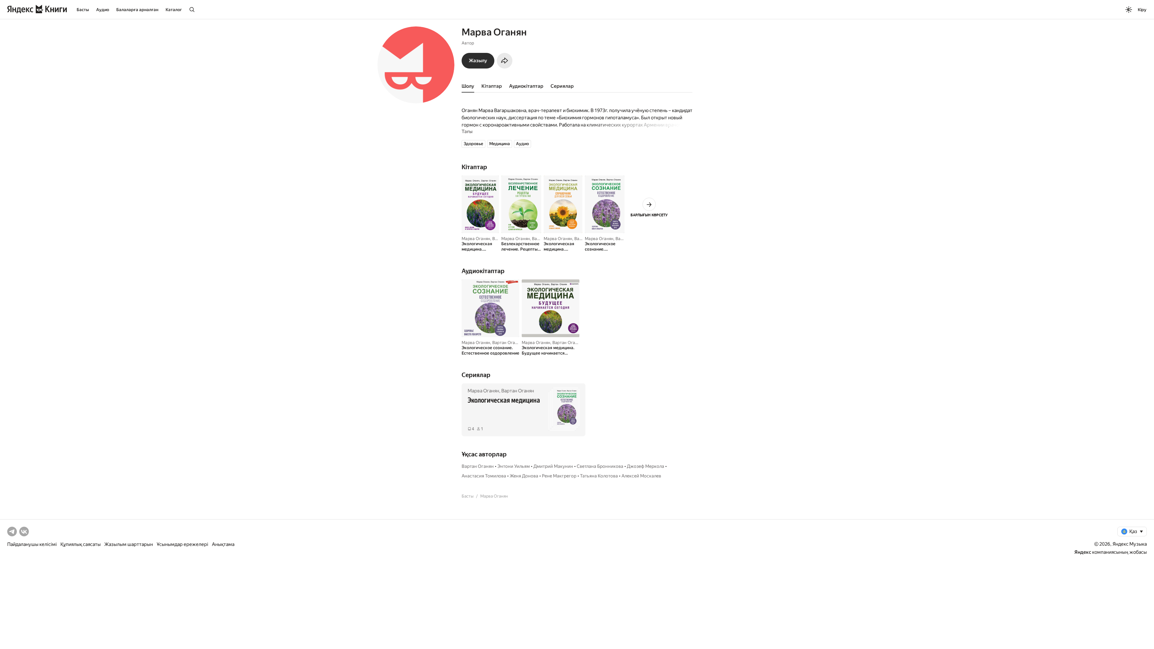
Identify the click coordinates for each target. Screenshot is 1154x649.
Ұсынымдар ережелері (182, 544)
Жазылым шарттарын (128, 544)
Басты (83, 9)
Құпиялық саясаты (80, 544)
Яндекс (1082, 552)
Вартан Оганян (507, 342)
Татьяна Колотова (599, 476)
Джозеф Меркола (645, 466)
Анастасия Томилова (484, 476)
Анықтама (223, 544)
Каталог (174, 9)
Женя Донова (524, 476)
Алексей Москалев (641, 476)
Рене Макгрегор (559, 476)
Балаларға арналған (137, 9)
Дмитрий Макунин (553, 466)
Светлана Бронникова (600, 466)
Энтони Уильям (513, 466)
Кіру (1142, 9)
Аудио (102, 9)
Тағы (467, 131)
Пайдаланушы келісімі (32, 544)
